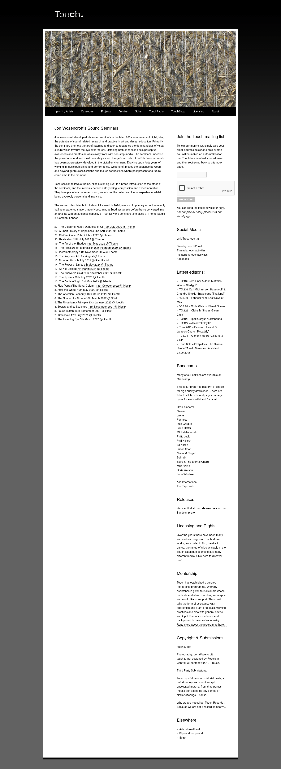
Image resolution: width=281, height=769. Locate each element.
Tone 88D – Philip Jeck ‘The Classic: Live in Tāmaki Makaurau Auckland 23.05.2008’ (200, 348)
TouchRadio (156, 111)
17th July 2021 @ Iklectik (86, 315)
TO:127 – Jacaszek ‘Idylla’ (195, 323)
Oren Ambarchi (186, 407)
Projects (106, 111)
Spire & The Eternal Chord (193, 461)
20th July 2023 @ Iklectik (90, 277)
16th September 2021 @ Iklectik (94, 311)
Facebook (183, 258)
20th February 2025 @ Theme (112, 248)
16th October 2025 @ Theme (94, 235)
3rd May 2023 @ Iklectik (96, 281)
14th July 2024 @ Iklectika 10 (91, 260)
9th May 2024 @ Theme (98, 264)
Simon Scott (184, 449)
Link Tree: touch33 (188, 238)
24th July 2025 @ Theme (88, 239)
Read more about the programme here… (202, 624)
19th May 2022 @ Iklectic (92, 290)
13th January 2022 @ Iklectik (106, 302)
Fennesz (182, 419)
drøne (180, 415)
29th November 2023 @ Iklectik (103, 273)
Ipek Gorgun (184, 423)
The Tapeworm (186, 486)
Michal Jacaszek (187, 432)
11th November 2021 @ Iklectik (107, 306)
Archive (123, 111)
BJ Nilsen (182, 444)
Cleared (181, 411)
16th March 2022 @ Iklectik (103, 294)
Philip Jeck (183, 436)
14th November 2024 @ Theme (98, 252)
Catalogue (87, 111)
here (221, 208)
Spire (138, 111)
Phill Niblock (184, 440)
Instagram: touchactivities (192, 254)
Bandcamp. (184, 379)
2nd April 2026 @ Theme (110, 231)
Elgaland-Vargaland (191, 733)
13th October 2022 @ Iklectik (113, 285)
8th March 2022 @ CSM (102, 298)
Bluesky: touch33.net (189, 246)
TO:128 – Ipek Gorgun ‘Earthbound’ (201, 319)
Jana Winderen (186, 474)
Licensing (198, 111)
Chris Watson (185, 470)
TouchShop (178, 111)
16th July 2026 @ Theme (119, 226)
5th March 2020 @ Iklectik (96, 319)
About (215, 111)
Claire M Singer (186, 453)
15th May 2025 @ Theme (102, 243)
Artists (69, 111)
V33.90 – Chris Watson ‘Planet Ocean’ (202, 306)
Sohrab (181, 457)
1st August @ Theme (93, 256)
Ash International (187, 482)
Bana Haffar (184, 428)
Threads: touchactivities (191, 250)
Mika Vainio (184, 465)
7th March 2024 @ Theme (93, 269)
